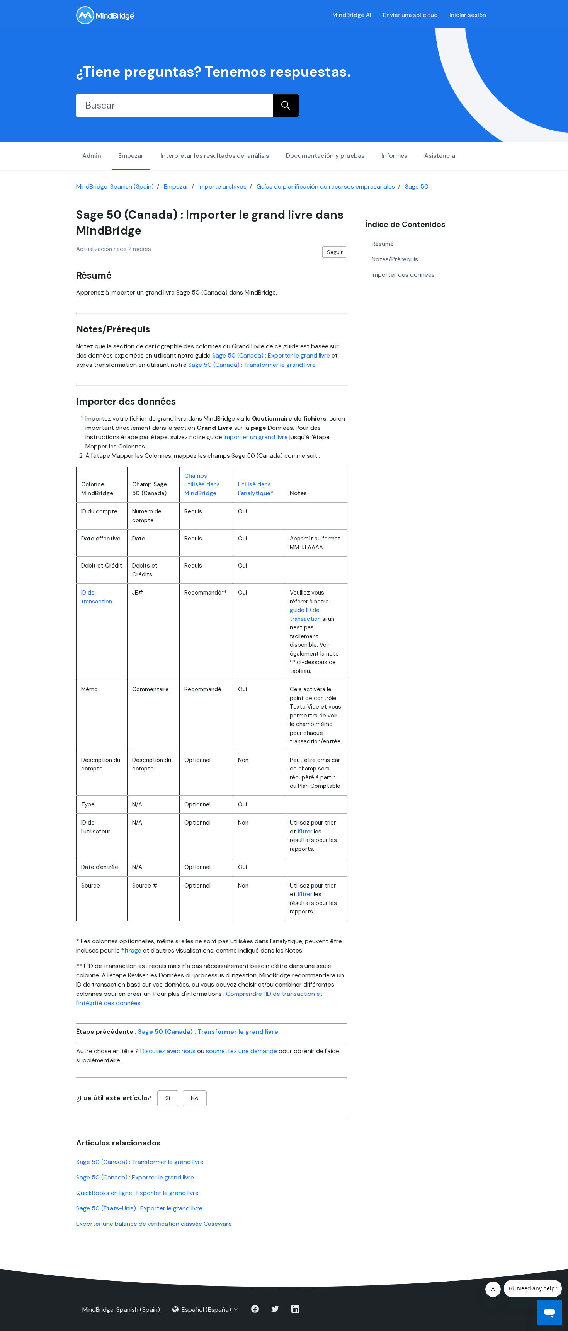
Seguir (335, 252)
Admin (91, 156)
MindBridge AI (351, 15)
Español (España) (206, 1309)
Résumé (383, 243)
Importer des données (403, 274)
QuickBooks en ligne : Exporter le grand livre (137, 1193)
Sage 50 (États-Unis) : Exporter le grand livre (139, 1208)
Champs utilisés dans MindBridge (202, 484)
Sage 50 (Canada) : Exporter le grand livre (271, 355)
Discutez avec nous (168, 1051)
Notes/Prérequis (395, 259)
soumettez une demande (241, 1051)
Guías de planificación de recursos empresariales (326, 186)
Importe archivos (223, 186)
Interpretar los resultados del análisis (214, 156)
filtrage (131, 950)
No (195, 1098)
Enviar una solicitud (410, 15)
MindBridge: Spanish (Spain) (115, 186)
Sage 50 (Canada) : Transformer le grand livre (252, 365)
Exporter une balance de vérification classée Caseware (154, 1224)
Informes (394, 156)
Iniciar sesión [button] (467, 15)
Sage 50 (417, 186)
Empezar (130, 156)
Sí (167, 1098)
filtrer (305, 831)
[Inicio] (105, 15)
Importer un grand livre (256, 437)
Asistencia (439, 156)
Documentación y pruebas (325, 156)
